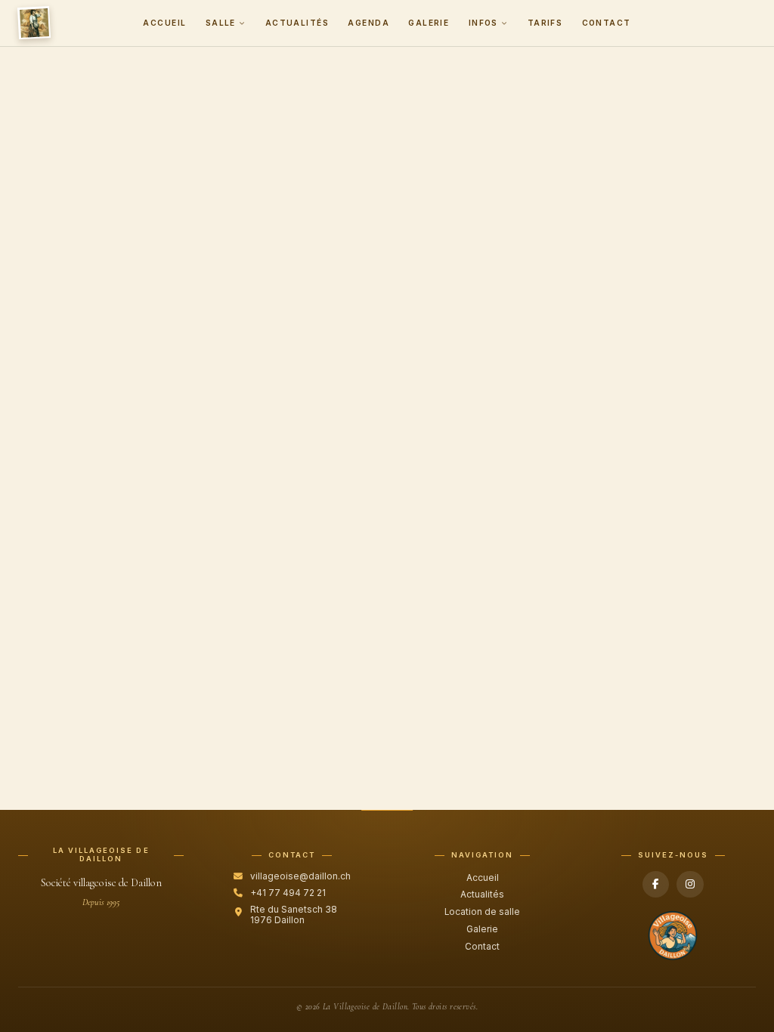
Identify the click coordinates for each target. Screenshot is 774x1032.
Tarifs (545, 22)
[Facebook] (656, 884)
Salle (221, 22)
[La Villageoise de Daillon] (34, 23)
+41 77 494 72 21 (288, 893)
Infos (483, 22)
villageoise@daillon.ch (300, 876)
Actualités (297, 22)
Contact (606, 22)
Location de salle (482, 912)
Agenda (368, 22)
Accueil (164, 22)
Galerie (428, 22)
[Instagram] (690, 884)
